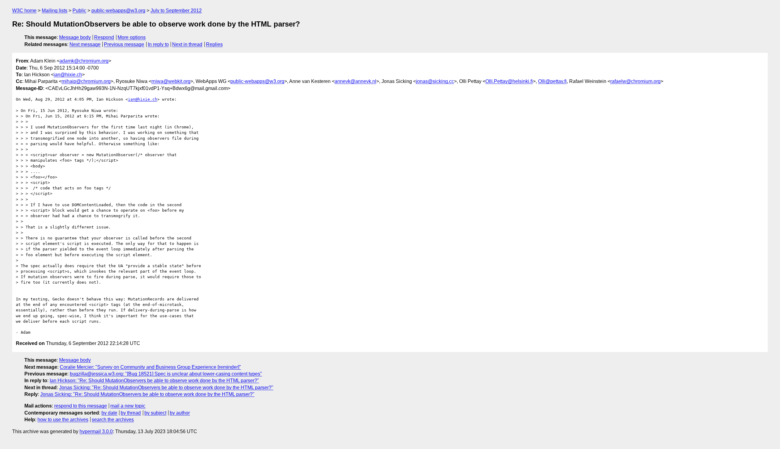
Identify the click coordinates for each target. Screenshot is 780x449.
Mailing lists (54, 10)
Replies (214, 44)
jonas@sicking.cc (435, 81)
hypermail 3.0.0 (96, 431)
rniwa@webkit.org (170, 81)
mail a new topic (127, 405)
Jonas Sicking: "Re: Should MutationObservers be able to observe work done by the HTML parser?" (166, 387)
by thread (131, 412)
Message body (75, 37)
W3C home (24, 10)
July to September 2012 (176, 10)
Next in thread (187, 44)
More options (132, 37)
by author (180, 412)
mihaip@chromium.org (86, 81)
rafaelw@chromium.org (635, 81)
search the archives (113, 419)
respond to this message (80, 405)
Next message (85, 44)
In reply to (158, 44)
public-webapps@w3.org (118, 10)
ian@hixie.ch (68, 74)
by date (109, 412)
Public (79, 10)
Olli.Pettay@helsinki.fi (509, 81)
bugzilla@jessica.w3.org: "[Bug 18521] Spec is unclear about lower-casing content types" (166, 373)
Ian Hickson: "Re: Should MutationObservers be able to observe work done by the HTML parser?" (154, 380)
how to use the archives (62, 419)
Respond (104, 37)
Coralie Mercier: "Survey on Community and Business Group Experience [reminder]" (150, 367)
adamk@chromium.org (83, 60)
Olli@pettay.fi (552, 81)
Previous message (124, 44)
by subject (155, 412)
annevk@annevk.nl (355, 81)
